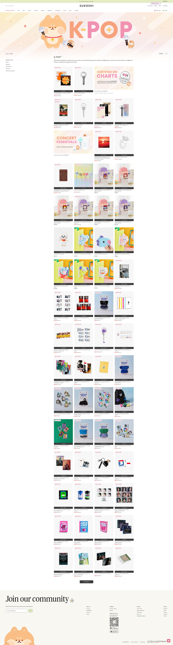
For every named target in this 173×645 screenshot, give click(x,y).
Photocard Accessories (10, 70)
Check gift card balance (141, 616)
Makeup (42, 10)
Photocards (8, 68)
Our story (88, 608)
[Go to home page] (86, 6)
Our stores (88, 612)
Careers (87, 614)
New (18, 10)
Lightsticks (8, 64)
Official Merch (8, 66)
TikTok (165, 610)
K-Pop (64, 10)
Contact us (139, 614)
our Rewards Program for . (86, 1)
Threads (165, 616)
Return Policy (139, 612)
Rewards (76, 10)
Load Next (86, 581)
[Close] (159, 3)
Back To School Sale (10, 10)
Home (7, 54)
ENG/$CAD (165, 1)
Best (24, 10)
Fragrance (50, 10)
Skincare (36, 10)
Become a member (113, 608)
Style (70, 10)
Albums (7, 62)
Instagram (165, 608)
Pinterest (165, 612)
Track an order (139, 608)
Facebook (165, 614)
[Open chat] (168, 640)
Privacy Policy (142, 642)
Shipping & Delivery (140, 610)
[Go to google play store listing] (114, 628)
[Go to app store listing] (114, 632)
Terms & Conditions (134, 642)
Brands (29, 10)
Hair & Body (57, 10)
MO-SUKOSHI (89, 610)
